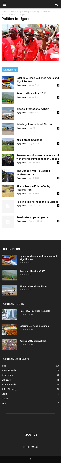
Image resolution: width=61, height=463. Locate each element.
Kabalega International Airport (34, 124)
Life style (6, 379)
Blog (4, 365)
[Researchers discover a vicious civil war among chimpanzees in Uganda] (8, 160)
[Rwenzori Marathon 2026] (8, 98)
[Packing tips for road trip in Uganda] (8, 206)
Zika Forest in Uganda (29, 139)
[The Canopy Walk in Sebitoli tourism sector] (8, 175)
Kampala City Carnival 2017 (33, 341)
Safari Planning (9, 389)
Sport (4, 393)
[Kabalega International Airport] (8, 129)
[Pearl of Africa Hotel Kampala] (9, 314)
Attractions (7, 375)
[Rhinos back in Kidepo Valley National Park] (8, 191)
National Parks (9, 384)
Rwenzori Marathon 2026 (31, 93)
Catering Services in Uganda (34, 326)
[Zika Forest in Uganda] (8, 144)
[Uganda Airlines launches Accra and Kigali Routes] (8, 82)
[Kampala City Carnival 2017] (9, 344)
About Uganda (9, 370)
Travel (5, 398)
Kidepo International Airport (32, 108)
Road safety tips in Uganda (32, 217)
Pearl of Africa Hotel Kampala (35, 311)
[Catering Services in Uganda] (9, 329)
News (4, 403)
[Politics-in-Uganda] (30, 60)
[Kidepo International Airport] (8, 113)
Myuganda (21, 85)
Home (4, 11)
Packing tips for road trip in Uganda (37, 201)
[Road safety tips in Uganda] (8, 222)
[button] (56, 4)
